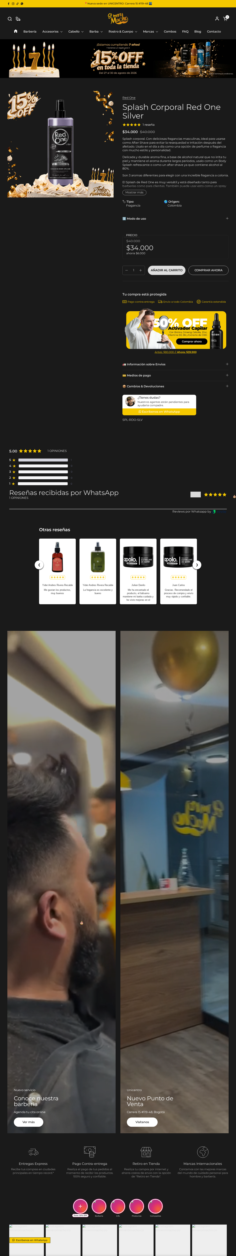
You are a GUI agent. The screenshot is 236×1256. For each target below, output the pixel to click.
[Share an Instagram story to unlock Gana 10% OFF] (80, 1206)
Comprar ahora (209, 270)
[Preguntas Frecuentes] (18, 18)
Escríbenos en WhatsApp (31, 1240)
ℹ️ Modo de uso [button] (134, 218)
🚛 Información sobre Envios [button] (143, 364)
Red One (129, 97)
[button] (9, 18)
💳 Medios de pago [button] (136, 375)
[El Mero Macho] (118, 18)
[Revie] (219, 511)
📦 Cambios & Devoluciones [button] (143, 386)
